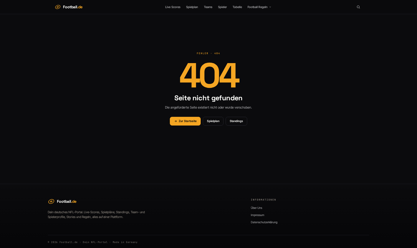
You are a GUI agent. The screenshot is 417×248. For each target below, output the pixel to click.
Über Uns (256, 207)
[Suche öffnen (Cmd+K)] (358, 7)
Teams (208, 7)
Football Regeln (258, 7)
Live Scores (172, 7)
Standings (236, 121)
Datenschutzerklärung (264, 222)
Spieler (222, 7)
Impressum (257, 215)
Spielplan (192, 7)
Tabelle (237, 7)
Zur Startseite (188, 121)
